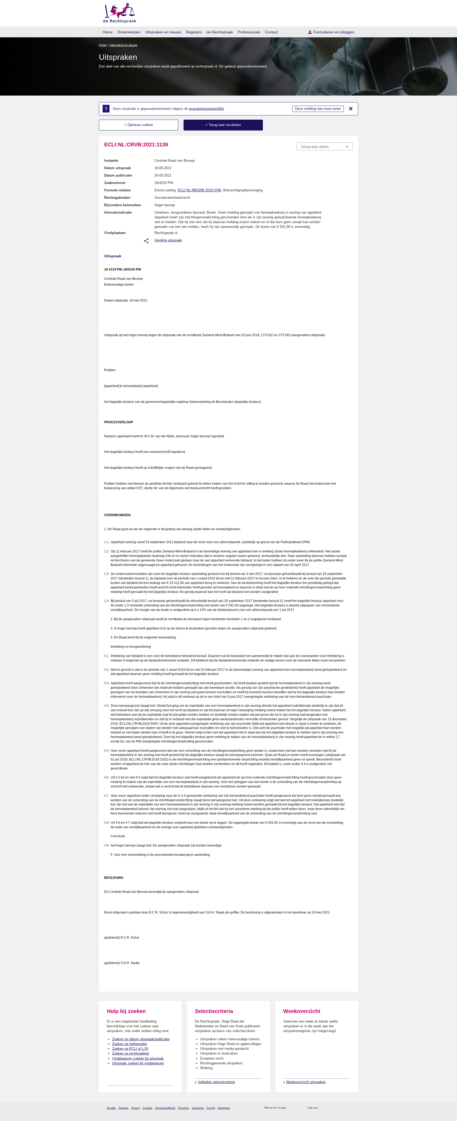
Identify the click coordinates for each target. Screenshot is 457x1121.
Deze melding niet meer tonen (318, 109)
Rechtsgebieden (117, 198)
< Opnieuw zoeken (138, 125)
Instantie (111, 161)
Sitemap (123, 1107)
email (298, 1108)
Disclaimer (224, 1107)
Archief (211, 1107)
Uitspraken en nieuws (163, 32)
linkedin (343, 1108)
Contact (271, 32)
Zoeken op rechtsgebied (130, 1053)
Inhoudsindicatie (118, 212)
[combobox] (325, 146)
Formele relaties (117, 190)
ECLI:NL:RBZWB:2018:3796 (199, 190)
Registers (194, 32)
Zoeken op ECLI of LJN (130, 1049)
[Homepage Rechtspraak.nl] (117, 12)
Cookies (147, 1107)
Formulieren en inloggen (333, 32)
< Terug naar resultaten (223, 125)
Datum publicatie (118, 175)
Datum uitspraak (117, 168)
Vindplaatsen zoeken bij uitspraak (138, 1058)
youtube (350, 1108)
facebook (329, 1108)
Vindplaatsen (115, 233)
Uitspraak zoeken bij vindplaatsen (138, 1063)
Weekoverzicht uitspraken (306, 1082)
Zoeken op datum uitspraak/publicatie (141, 1039)
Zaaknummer (115, 183)
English (111, 1107)
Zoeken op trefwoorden (129, 1044)
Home (108, 32)
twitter (322, 1108)
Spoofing (183, 1107)
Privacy (135, 1107)
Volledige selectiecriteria (216, 1082)
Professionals (249, 32)
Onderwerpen (128, 32)
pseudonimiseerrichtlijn (206, 109)
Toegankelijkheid (165, 1107)
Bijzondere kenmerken (122, 205)
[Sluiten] (351, 108)
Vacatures (198, 1107)
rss (291, 1108)
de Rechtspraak (220, 32)
